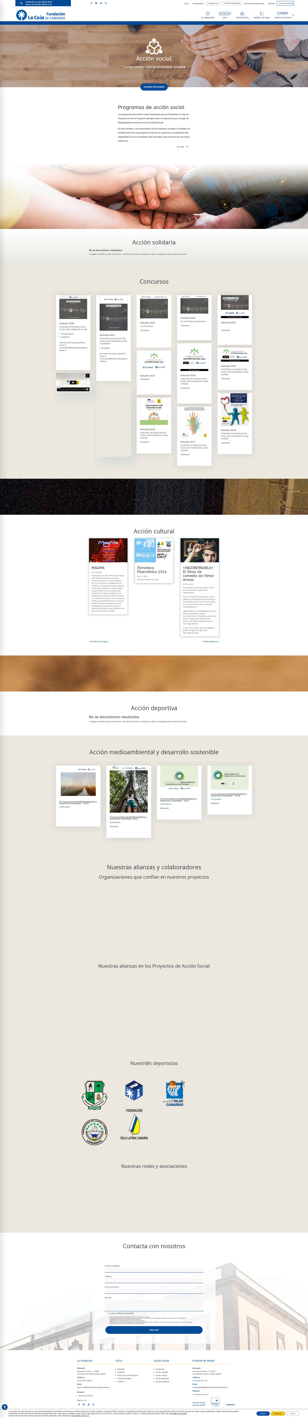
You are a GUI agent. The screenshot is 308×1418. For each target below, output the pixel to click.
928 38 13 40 (46, 4)
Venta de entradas (286, 3)
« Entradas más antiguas (98, 641)
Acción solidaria (139, 20)
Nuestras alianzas (163, 1381)
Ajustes (292, 1413)
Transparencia (212, 3)
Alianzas (183, 20)
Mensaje (108, 1297)
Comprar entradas (124, 1378)
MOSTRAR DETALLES (80, 1416)
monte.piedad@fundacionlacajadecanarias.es (210, 1387)
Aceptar (263, 1413)
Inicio (187, 4)
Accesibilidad (198, 4)
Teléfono (108, 1276)
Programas (126, 20)
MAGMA (98, 568)
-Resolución (144, 330)
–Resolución (145, 379)
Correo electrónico (112, 1287)
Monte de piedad (283, 18)
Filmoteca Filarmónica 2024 (152, 570)
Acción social (242, 18)
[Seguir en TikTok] (101, 3)
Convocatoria (64, 807)
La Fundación (207, 18)
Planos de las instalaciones (127, 1375)
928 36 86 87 (47, 2)
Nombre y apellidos (112, 1266)
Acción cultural (156, 20)
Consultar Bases (67, 334)
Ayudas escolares (154, 87)
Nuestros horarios (86, 1395)
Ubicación (121, 1369)
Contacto (271, 4)
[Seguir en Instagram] (96, 3)
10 (162, 1049)
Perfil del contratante (232, 3)
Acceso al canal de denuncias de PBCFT (199, 1404)
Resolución (65, 337)
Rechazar (278, 1413)
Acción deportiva (170, 20)
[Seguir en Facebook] (91, 3)
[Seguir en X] (106, 3)
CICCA (224, 18)
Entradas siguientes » (210, 641)
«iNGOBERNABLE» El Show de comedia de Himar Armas (198, 574)
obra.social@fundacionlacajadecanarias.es (93, 1387)
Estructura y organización (254, 4)
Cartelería (121, 1372)
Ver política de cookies (178, 1413)
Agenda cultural (261, 18)
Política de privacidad (125, 1313)
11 (164, 1049)
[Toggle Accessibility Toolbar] (5, 1407)
